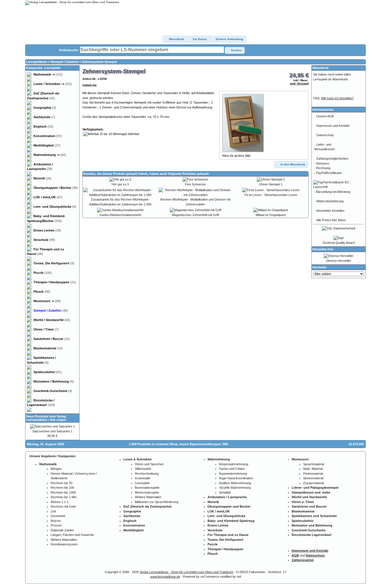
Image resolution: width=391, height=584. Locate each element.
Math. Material (313, 468)
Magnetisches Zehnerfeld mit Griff (195, 215)
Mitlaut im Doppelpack (271, 215)
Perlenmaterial (313, 473)
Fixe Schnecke (195, 184)
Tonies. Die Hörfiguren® (53, 263)
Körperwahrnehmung (233, 464)
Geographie (44, 107)
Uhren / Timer (46, 329)
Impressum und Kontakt (332, 125)
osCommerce (209, 576)
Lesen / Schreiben (52, 84)
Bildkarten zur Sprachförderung (156, 502)
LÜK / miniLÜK (47, 197)
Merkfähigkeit (46, 145)
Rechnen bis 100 (62, 487)
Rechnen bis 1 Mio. (64, 497)
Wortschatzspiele (147, 492)
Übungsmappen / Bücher (55, 187)
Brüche (56, 520)
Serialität (225, 492)
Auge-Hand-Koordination (236, 478)
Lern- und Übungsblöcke (54, 206)
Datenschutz (325, 135)
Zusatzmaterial (313, 483)
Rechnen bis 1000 (63, 492)
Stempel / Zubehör (64, 62)
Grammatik (142, 478)
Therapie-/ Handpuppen (54, 282)
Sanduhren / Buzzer (51, 338)
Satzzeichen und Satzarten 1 (52, 431)
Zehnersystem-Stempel (99, 62)
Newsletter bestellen (330, 210)
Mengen (56, 468)
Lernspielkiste (36, 62)
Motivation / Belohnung (53, 381)
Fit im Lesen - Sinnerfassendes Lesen (270, 195)
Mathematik (48, 74)
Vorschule (44, 239)
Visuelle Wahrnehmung (235, 487)
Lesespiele (142, 483)
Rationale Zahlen (62, 530)
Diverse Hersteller (338, 260)
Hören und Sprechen (149, 464)
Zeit (53, 511)
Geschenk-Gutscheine (52, 391)
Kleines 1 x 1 (59, 502)
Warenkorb (320, 68)
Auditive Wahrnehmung (235, 483)
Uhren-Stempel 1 (271, 184)
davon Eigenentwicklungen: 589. (204, 444)
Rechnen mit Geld (63, 506)
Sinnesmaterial (313, 478)
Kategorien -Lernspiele (43, 68)
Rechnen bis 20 (61, 483)
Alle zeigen (58, 419)
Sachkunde (44, 117)
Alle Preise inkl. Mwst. (331, 220)
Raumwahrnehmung (233, 473)
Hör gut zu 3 (120, 184)
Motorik (42, 178)
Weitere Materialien (64, 539)
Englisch (43, 126)
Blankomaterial (48, 348)
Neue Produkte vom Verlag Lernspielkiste (46, 418)
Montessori (47, 301)
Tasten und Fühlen (232, 468)
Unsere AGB (325, 116)
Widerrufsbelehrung (329, 201)
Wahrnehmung (49, 155)
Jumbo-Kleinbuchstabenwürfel (120, 215)
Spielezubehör (47, 372)
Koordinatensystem (64, 544)
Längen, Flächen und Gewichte (72, 535)
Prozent (56, 525)
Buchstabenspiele (147, 487)
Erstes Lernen (47, 230)
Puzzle (42, 272)
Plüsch (41, 291)
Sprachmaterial (313, 464)
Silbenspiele (143, 468)
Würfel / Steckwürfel (51, 320)
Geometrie (58, 516)
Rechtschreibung (147, 473)
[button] (175, 39)
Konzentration (47, 136)
